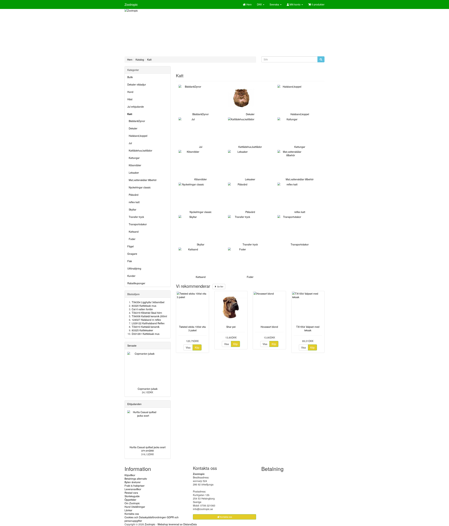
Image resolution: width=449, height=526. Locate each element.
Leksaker (133, 172)
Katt (149, 59)
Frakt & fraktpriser (135, 485)
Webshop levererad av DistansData (177, 524)
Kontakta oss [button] (225, 516)
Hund (130, 92)
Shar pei (231, 326)
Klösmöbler (134, 165)
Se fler (220, 286)
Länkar (128, 510)
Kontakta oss (132, 513)
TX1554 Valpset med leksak (307, 328)
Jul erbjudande (135, 106)
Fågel (130, 246)
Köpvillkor (130, 475)
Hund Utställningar (135, 506)
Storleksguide (132, 496)
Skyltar (131, 209)
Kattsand (133, 231)
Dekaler (132, 128)
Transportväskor (137, 224)
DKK (260, 4)
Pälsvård (132, 194)
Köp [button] (197, 347)
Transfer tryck (135, 217)
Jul (129, 143)
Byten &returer (133, 482)
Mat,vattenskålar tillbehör (142, 180)
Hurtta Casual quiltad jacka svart (148, 447)
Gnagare (132, 253)
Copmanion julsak (148, 388)
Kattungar (133, 158)
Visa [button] (188, 347)
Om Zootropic (132, 503)
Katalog (140, 59)
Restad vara (131, 492)
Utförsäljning (134, 268)
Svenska (275, 4)
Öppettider (130, 499)
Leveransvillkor (133, 489)
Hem (129, 59)
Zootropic (131, 4)
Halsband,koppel (137, 135)
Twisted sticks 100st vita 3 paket (192, 328)
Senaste (131, 345)
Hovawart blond (269, 326)
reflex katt (133, 202)
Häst (129, 99)
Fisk (129, 261)
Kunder (131, 276)
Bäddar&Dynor (136, 121)
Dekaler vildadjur (136, 84)
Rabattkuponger (136, 283)
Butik (130, 77)
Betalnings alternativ (136, 478)
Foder (131, 239)
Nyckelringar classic (139, 187)
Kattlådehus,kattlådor (139, 150)
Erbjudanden (134, 404)
